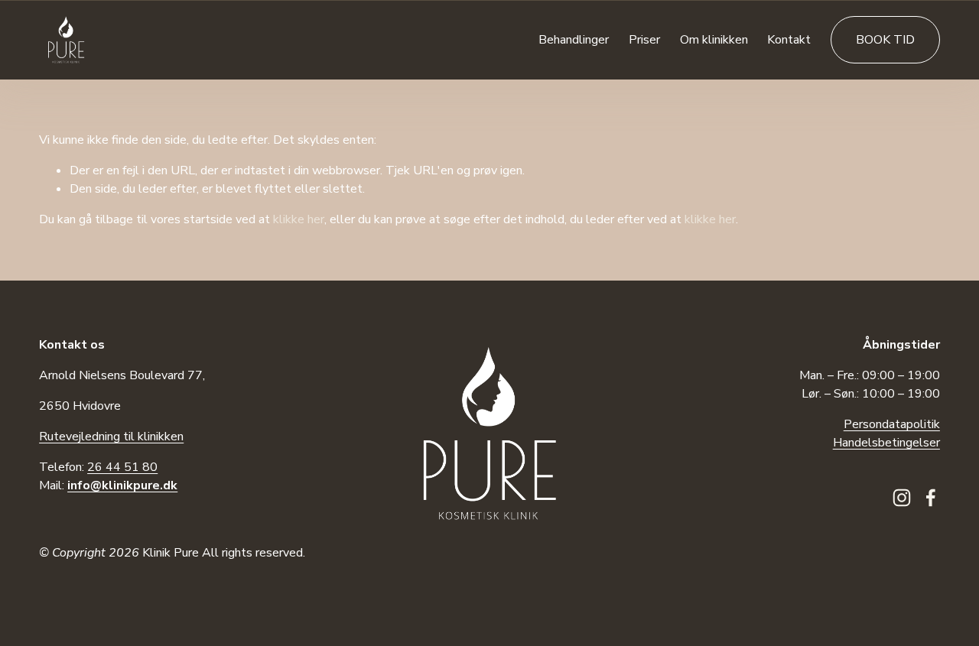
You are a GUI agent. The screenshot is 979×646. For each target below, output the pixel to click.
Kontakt (789, 39)
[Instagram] (902, 498)
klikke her (298, 219)
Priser (644, 39)
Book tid (885, 39)
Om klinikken (714, 39)
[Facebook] (931, 498)
